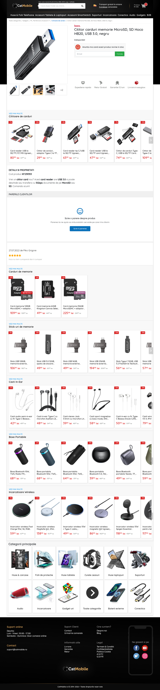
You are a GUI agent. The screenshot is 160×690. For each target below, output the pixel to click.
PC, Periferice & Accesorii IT (40, 21)
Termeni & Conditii (105, 646)
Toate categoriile (15, 21)
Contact (68, 630)
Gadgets (26, 21)
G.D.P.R (100, 656)
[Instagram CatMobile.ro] (145, 655)
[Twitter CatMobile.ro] (137, 655)
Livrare (67, 646)
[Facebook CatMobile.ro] (137, 647)
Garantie (68, 649)
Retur (67, 651)
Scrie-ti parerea (80, 229)
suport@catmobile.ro (17, 649)
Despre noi (102, 630)
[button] (151, 140)
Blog (99, 633)
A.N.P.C (100, 654)
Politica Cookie (104, 651)
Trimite (119, 54)
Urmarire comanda (73, 633)
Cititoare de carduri (58, 21)
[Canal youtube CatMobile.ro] (145, 647)
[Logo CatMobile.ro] (22, 5)
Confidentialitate (104, 649)
